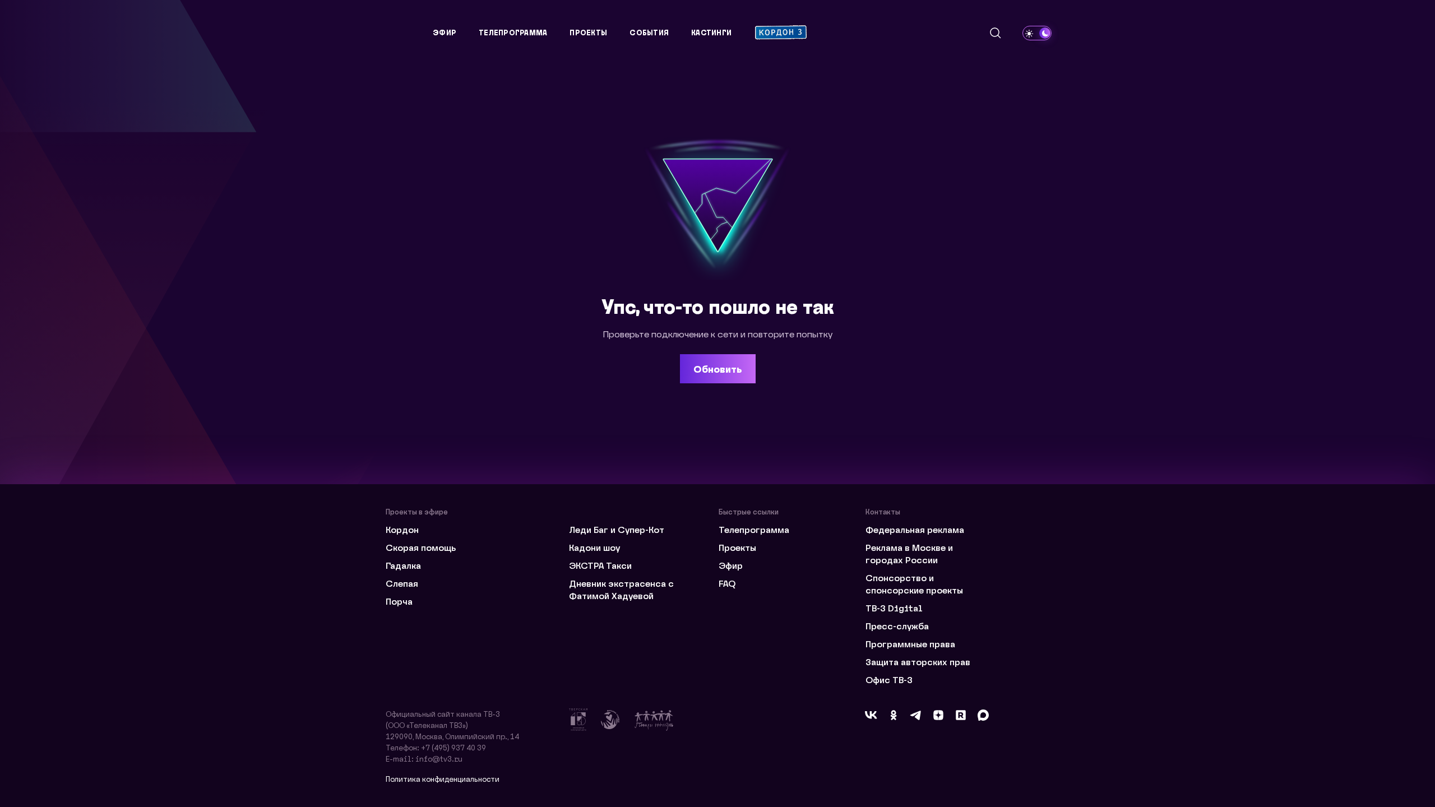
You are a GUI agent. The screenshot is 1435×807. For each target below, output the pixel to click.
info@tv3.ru (438, 758)
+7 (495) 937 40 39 (453, 747)
